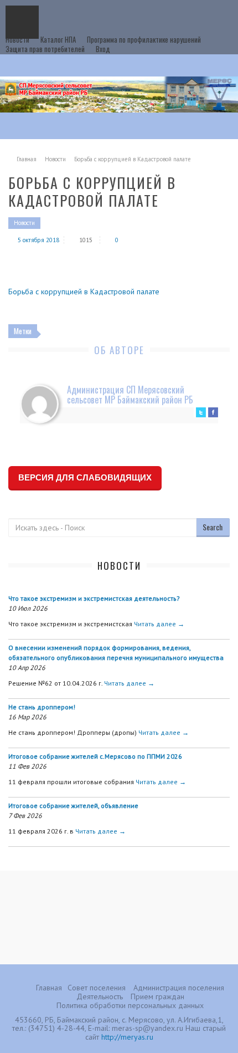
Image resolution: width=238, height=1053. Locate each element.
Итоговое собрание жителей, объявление (73, 805)
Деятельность (99, 996)
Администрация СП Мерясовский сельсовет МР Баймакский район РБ (130, 395)
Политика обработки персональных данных (130, 1005)
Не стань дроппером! (41, 707)
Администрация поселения (178, 988)
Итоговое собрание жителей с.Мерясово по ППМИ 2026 (95, 756)
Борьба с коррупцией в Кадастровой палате (83, 292)
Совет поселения (97, 988)
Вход (103, 49)
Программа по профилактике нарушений (144, 39)
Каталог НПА (58, 39)
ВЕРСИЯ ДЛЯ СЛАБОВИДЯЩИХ (85, 477)
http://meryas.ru (127, 1037)
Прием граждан (157, 996)
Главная (27, 159)
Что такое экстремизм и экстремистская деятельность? (94, 598)
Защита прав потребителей (45, 49)
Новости (17, 39)
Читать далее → (159, 624)
